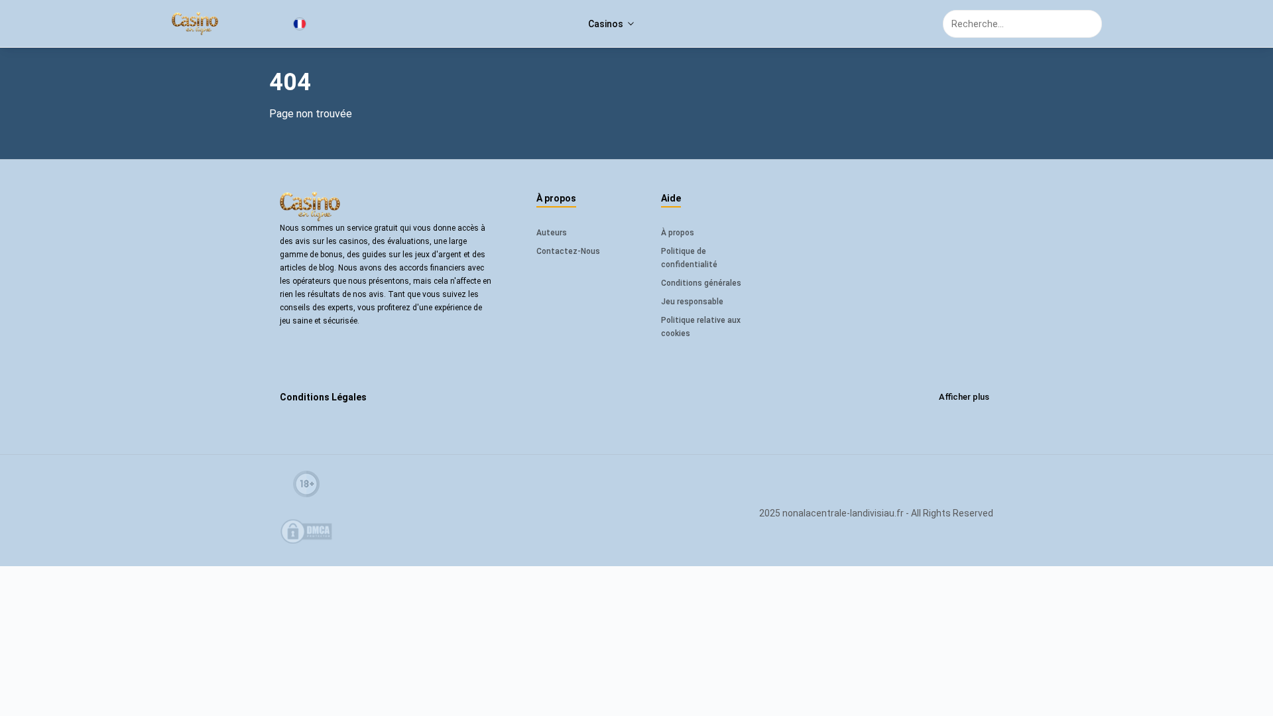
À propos (677, 232)
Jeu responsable (692, 301)
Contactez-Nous (568, 251)
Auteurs (551, 232)
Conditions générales (701, 283)
